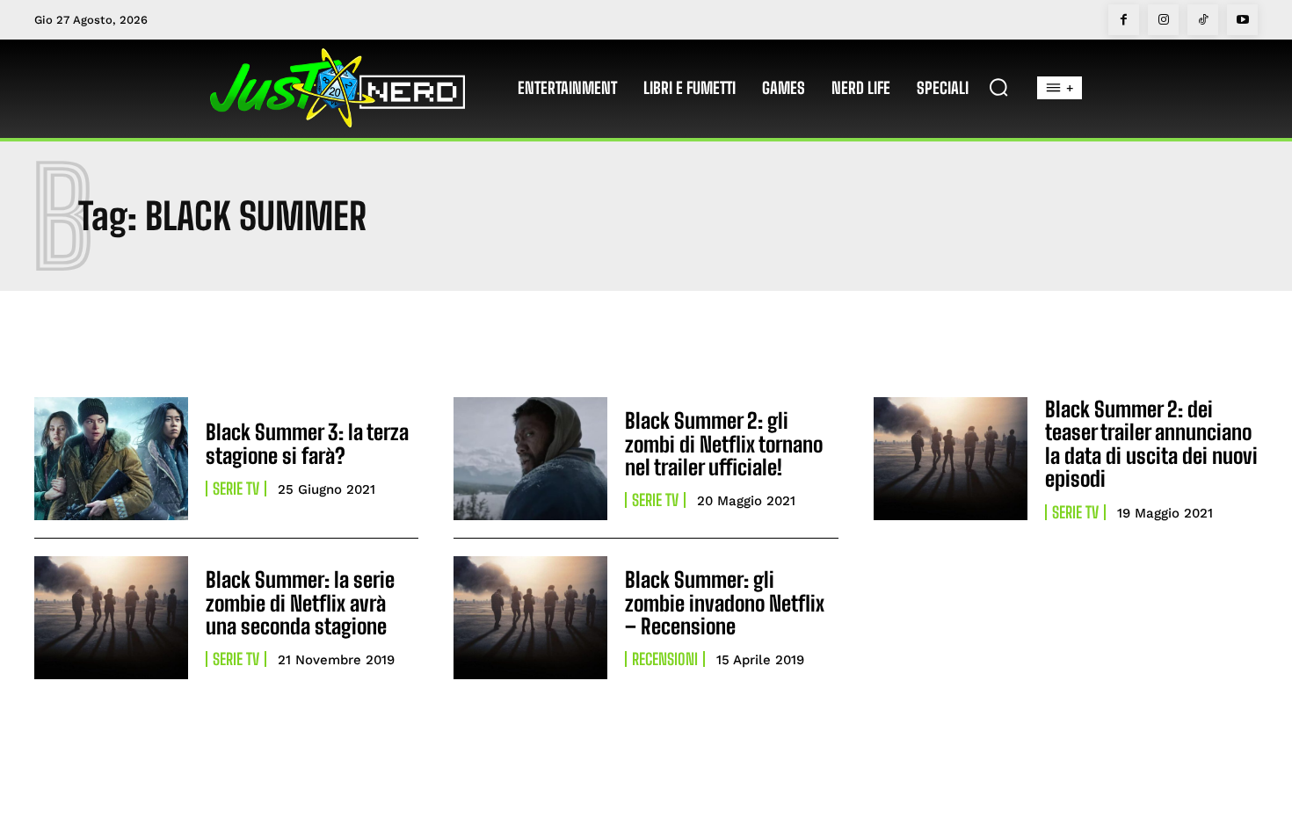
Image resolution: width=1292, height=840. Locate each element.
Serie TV (236, 488)
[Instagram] (1163, 19)
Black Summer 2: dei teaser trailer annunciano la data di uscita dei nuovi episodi (1151, 443)
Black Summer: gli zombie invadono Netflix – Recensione (724, 603)
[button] (998, 87)
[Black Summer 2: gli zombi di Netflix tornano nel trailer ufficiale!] (530, 458)
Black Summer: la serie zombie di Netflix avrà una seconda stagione (300, 603)
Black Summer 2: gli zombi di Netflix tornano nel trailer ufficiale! (724, 444)
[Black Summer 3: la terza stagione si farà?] (111, 458)
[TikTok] (1202, 19)
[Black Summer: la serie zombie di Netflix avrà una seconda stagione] (111, 617)
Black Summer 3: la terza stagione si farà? (307, 443)
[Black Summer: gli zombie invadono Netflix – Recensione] (530, 617)
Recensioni (665, 659)
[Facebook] (1123, 19)
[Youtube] (1242, 19)
